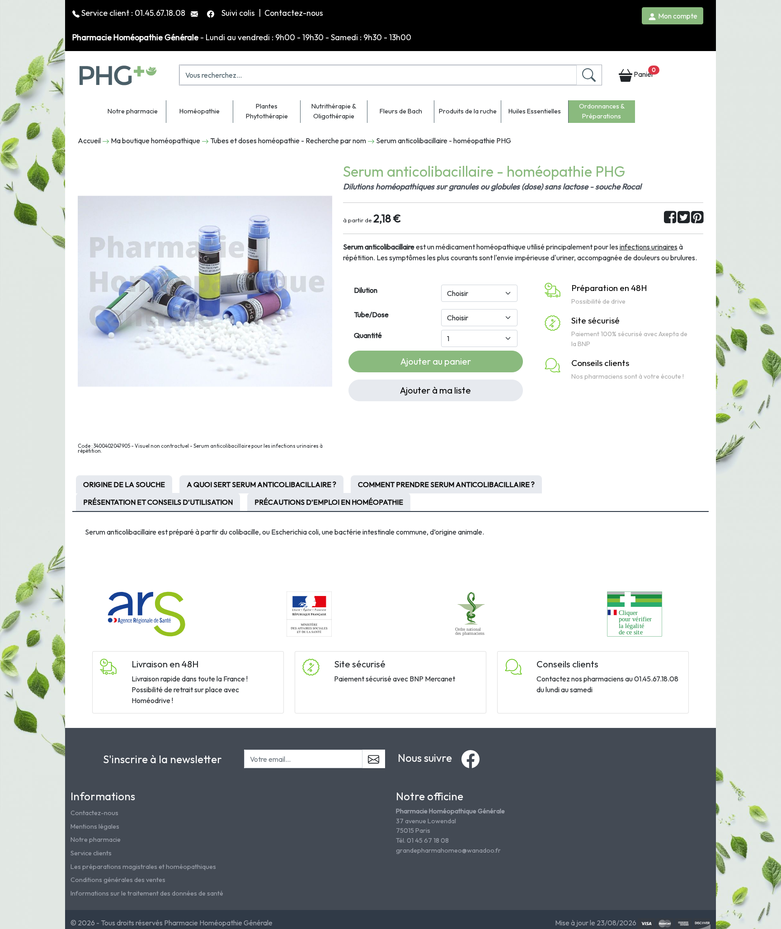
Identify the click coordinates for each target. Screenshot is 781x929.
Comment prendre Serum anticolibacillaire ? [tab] (446, 484)
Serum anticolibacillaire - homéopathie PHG (443, 140)
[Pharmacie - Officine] (634, 613)
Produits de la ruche (468, 111)
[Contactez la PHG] (195, 13)
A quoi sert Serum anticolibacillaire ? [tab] (261, 484)
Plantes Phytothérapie (267, 111)
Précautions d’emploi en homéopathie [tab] (328, 502)
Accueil (89, 140)
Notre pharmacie (133, 111)
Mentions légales (95, 826)
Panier (644, 72)
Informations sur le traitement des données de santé (147, 893)
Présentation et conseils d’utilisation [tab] (158, 502)
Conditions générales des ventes (118, 880)
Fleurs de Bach (401, 111)
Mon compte (677, 15)
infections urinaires (648, 246)
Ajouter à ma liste (435, 390)
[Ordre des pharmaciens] (472, 613)
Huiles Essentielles (534, 111)
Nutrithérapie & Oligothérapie (333, 111)
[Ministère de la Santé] (309, 613)
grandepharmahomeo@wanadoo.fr (448, 850)
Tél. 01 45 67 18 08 (422, 840)
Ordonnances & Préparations (602, 111)
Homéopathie (199, 111)
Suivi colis (239, 13)
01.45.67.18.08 (160, 13)
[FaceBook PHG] (211, 13)
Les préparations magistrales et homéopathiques (143, 867)
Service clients (91, 853)
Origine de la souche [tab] (124, 484)
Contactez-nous (293, 13)
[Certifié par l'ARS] (146, 613)
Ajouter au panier (435, 361)
